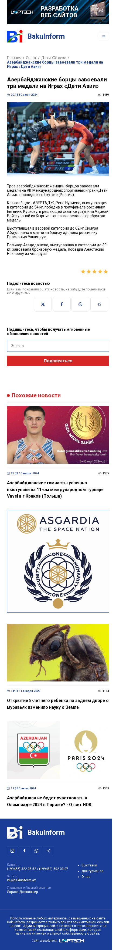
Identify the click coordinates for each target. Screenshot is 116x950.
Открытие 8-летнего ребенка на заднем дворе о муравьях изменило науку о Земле (58, 704)
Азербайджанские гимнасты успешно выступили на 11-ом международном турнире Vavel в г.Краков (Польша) (55, 489)
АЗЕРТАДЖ (43, 203)
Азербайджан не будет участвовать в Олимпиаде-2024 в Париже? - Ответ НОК (49, 801)
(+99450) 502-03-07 (53, 869)
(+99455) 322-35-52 (21, 869)
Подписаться (58, 361)
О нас (85, 877)
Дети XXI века (53, 58)
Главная (14, 58)
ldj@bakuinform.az (21, 880)
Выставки (89, 865)
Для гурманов (92, 871)
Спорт (31, 58)
